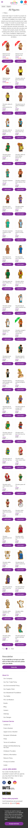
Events (6, 703)
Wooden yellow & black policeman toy (20, 79)
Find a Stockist (8, 728)
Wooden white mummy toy (7, 636)
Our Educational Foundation (12, 692)
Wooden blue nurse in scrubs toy (19, 232)
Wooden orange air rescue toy (7, 306)
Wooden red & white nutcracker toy (7, 512)
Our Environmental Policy (12, 685)
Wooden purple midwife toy (19, 207)
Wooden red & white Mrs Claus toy (19, 538)
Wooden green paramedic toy (7, 155)
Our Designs (7, 717)
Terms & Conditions (10, 742)
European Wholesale (10, 735)
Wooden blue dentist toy (6, 330)
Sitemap (6, 714)
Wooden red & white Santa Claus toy (7, 486)
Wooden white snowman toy (19, 511)
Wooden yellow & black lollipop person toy (20, 156)
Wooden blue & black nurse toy (19, 130)
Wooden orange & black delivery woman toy (20, 331)
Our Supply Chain (9, 689)
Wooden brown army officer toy (7, 257)
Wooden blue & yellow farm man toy (7, 408)
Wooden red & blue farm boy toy (20, 433)
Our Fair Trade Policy (10, 682)
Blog (5, 707)
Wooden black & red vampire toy (19, 587)
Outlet (5, 765)
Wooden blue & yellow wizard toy (20, 563)
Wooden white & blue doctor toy (7, 130)
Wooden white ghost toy (19, 611)
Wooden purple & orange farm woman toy (20, 408)
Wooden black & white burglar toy (20, 356)
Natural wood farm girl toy (6, 78)
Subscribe (14, 667)
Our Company (8, 678)
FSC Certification (9, 699)
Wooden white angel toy (7, 563)
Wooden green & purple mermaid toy (20, 637)
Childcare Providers (10, 751)
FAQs (5, 739)
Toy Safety (7, 696)
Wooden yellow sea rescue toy (19, 282)
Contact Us (7, 724)
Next (12, 648)
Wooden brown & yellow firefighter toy (20, 105)
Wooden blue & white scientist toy (20, 306)
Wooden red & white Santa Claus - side (20, 460)
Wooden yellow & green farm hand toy (7, 434)
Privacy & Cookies (9, 761)
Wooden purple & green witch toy (7, 587)
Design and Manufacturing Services (12, 746)
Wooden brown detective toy (7, 356)
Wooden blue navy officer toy (19, 257)
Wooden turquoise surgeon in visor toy (8, 232)
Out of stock (20, 113)
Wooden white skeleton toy (7, 611)
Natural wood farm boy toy (19, 54)
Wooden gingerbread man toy (7, 538)
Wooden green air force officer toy (7, 282)
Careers (6, 710)
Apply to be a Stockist (10, 732)
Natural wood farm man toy (6, 54)
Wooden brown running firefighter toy (20, 382)
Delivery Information (10, 754)
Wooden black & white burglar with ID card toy (7, 382)
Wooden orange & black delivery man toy (20, 182)
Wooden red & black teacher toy (7, 207)
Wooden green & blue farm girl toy (7, 459)
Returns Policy (8, 758)
